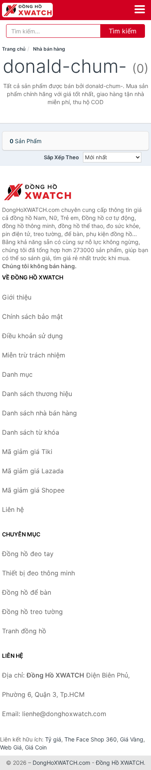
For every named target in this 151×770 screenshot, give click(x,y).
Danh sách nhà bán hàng (39, 413)
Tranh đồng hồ (24, 631)
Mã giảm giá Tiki (27, 452)
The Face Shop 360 (90, 739)
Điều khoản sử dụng (32, 336)
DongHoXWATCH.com (61, 762)
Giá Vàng (131, 739)
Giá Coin (36, 747)
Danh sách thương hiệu (37, 394)
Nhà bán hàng (49, 49)
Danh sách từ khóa (30, 432)
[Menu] (139, 9)
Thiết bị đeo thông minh (38, 573)
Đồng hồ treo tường (32, 612)
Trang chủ (13, 49)
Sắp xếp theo (61, 157)
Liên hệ (13, 509)
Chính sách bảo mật (32, 316)
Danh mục (17, 374)
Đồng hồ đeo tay (28, 554)
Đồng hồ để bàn (26, 592)
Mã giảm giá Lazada (33, 471)
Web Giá (11, 747)
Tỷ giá (53, 739)
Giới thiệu (16, 297)
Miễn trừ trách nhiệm (33, 355)
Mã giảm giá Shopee (33, 490)
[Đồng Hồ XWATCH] (42, 192)
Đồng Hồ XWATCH (120, 762)
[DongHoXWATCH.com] (37, 10)
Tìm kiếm (123, 31)
